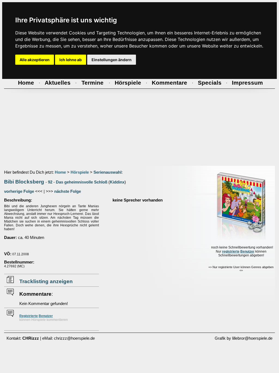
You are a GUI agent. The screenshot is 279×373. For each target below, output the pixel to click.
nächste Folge (67, 191)
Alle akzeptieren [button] (35, 59)
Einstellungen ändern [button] (112, 59)
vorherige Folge (19, 191)
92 (50, 182)
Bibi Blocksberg (24, 182)
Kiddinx (117, 182)
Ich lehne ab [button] (70, 59)
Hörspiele (80, 172)
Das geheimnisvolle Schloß (81, 182)
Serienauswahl (107, 172)
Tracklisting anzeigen (46, 281)
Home (60, 172)
